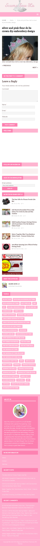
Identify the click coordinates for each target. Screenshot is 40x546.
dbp (34, 303)
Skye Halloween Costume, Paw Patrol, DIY (21, 507)
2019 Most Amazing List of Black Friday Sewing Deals (18, 494)
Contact (4, 461)
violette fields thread (20, 384)
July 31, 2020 (16, 228)
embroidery (7, 311)
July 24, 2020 (16, 238)
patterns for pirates (10, 341)
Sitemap (4, 464)
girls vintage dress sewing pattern (16, 322)
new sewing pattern (24, 334)
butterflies (25, 303)
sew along (30, 361)
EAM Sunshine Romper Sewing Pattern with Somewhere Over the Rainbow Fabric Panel (24, 224)
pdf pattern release (10, 345)
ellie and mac (32, 307)
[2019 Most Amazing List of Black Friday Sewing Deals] (6, 247)
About (4, 457)
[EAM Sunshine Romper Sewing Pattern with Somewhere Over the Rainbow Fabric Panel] (6, 224)
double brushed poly (16, 307)
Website (4, 117)
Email (4, 110)
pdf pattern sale (27, 345)
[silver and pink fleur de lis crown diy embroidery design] (20, 59)
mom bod (23, 330)
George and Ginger (25, 315)
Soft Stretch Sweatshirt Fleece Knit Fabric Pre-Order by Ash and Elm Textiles (23, 211)
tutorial (20, 380)
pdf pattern (25, 341)
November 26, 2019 (18, 248)
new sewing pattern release (13, 338)
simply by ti (25, 376)
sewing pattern (9, 372)
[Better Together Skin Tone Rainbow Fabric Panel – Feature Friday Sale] (6, 236)
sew (21, 361)
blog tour (7, 299)
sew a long (7, 365)
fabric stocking (9, 315)
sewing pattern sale (10, 376)
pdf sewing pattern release (13, 353)
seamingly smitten (10, 361)
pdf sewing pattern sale (12, 357)
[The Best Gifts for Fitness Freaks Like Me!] (6, 201)
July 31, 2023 (16, 203)
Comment (5, 89)
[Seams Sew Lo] (20, 11)
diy (4, 307)
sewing (17, 365)
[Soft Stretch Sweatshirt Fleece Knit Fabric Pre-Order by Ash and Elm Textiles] (6, 212)
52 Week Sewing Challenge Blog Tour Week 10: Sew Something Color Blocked (19, 515)
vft (28, 380)
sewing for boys (29, 365)
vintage (6, 384)
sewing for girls (9, 368)
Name (4, 104)
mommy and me (8, 334)
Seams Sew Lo (14, 284)
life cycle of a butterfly (12, 326)
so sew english (8, 380)
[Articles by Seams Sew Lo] (4, 286)
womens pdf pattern (10, 388)
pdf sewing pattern (10, 349)
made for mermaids (10, 330)
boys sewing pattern (11, 303)
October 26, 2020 (17, 216)
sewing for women (25, 368)
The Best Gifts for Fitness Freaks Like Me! (14, 475)
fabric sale (18, 311)
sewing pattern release (26, 372)
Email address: (7, 183)
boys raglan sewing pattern (24, 299)
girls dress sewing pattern (13, 318)
